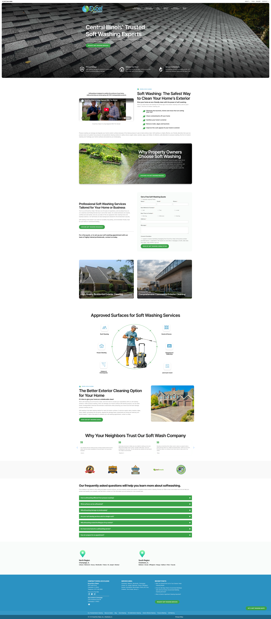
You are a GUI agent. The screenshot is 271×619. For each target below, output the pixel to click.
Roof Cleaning (104, 334)
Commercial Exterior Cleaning (148, 8)
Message (144, 225)
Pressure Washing (161, 613)
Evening (178, 216)
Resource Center (109, 613)
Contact (264, 1)
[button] (194, 447)
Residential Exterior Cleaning (137, 8)
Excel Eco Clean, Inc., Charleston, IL (102, 617)
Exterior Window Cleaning (149, 613)
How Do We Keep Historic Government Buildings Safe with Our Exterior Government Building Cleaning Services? (169, 589)
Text (160, 210)
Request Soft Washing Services (98, 45)
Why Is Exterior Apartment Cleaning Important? (168, 594)
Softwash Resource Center (175, 8)
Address (143, 219)
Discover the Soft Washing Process (152, 175)
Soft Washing (171, 613)
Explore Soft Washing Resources (92, 227)
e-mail (177, 210)
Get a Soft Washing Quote (256, 608)
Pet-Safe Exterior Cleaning (134, 613)
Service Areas (184, 8)
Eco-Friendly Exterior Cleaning (95, 613)
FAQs (253, 1)
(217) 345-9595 (7, 1)
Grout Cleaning (122, 613)
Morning (145, 216)
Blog (116, 613)
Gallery (258, 1)
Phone (175, 201)
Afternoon (161, 216)
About (247, 1)
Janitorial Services (166, 8)
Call (144, 210)
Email (159, 201)
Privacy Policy (179, 617)
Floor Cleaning (158, 8)
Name (143, 201)
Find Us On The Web (93, 592)
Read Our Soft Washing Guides (91, 419)
